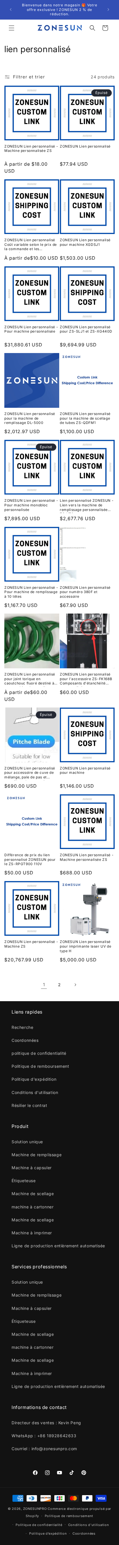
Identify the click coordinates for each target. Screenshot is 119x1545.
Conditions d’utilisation (88, 1525)
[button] (11, 28)
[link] (44, 984)
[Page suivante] (75, 984)
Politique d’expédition (48, 1533)
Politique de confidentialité (39, 1525)
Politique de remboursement (69, 1516)
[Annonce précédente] (10, 9)
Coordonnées (84, 1533)
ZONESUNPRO (35, 1509)
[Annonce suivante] (108, 9)
